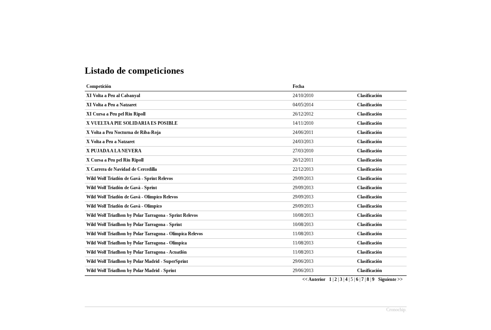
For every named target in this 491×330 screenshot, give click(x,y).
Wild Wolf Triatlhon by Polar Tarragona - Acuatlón (136, 252)
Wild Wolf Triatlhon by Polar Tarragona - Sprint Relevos (142, 215)
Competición (98, 86)
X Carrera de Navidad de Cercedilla (121, 169)
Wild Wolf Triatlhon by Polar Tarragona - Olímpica (136, 243)
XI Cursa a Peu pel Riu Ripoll (115, 114)
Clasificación (369, 95)
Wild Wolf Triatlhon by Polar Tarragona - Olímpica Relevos (144, 233)
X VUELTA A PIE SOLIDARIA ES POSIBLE (132, 123)
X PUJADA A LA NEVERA (114, 150)
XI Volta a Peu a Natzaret (111, 104)
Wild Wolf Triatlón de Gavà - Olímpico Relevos (132, 197)
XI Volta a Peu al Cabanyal (113, 95)
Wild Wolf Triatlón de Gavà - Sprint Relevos (129, 178)
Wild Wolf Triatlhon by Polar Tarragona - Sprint (134, 224)
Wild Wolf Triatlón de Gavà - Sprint (121, 187)
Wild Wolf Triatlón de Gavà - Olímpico (124, 206)
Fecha (298, 86)
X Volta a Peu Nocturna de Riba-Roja (123, 132)
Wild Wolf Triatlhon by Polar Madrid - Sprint (131, 270)
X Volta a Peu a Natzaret (110, 141)
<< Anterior (313, 279)
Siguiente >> (390, 279)
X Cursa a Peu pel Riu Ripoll (114, 160)
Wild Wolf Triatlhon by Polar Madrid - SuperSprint (137, 261)
